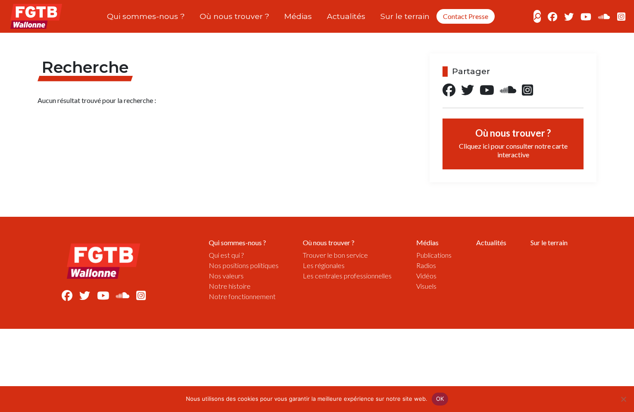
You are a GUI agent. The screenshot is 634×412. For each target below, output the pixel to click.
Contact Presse (465, 16)
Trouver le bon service (335, 255)
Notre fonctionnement (242, 296)
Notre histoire (230, 286)
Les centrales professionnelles (347, 276)
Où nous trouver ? (234, 16)
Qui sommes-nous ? (146, 16)
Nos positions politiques (244, 265)
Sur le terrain (405, 16)
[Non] (623, 399)
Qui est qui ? (226, 255)
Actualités (346, 16)
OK (440, 398)
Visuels (426, 286)
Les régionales (324, 265)
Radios (426, 265)
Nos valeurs (226, 276)
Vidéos (426, 276)
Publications (434, 255)
